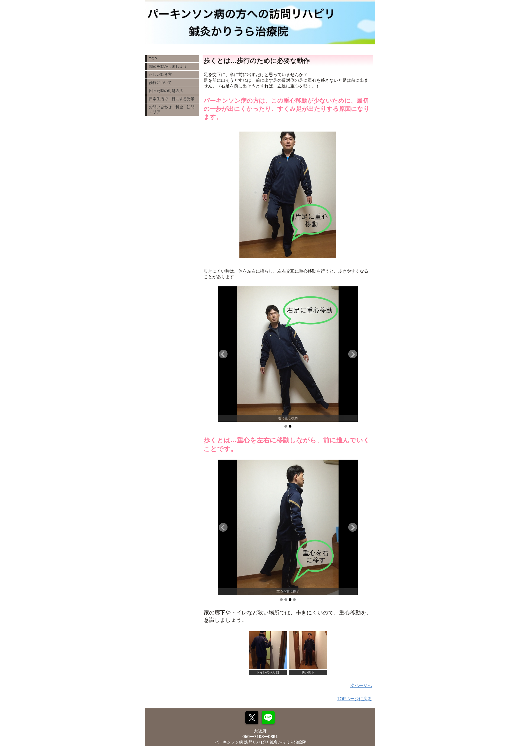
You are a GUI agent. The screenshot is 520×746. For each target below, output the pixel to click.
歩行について (160, 82)
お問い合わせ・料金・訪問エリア (171, 109)
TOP (153, 59)
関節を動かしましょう (168, 66)
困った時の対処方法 (166, 91)
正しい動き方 (160, 74)
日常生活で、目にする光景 (171, 99)
